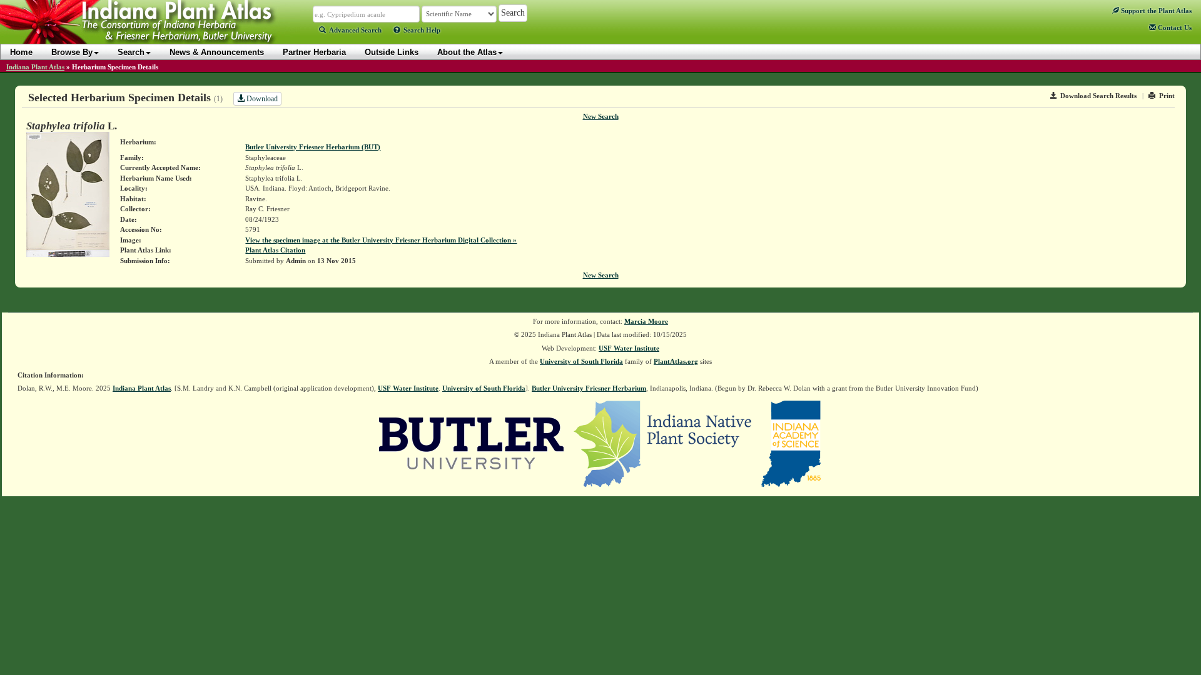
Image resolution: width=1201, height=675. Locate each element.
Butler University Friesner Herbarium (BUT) (312, 147)
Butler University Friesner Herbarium (589, 388)
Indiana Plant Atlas (35, 67)
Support (1155, 10)
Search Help (421, 30)
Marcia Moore (646, 321)
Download (261, 98)
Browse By (72, 52)
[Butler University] (471, 442)
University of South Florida (581, 361)
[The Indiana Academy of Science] (791, 442)
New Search (601, 116)
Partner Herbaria (314, 52)
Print (1167, 95)
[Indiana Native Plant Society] (663, 442)
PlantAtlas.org (676, 361)
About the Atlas (467, 52)
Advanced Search (355, 30)
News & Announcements (217, 52)
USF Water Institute (629, 348)
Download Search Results (1098, 95)
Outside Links (391, 52)
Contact (1174, 27)
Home (21, 52)
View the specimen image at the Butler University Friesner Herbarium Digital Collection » (381, 240)
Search (131, 52)
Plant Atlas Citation (275, 250)
